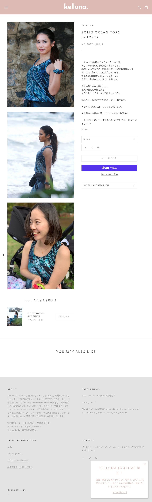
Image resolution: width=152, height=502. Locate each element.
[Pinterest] (100, 129)
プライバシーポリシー (17, 460)
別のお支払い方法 (109, 174)
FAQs (9, 447)
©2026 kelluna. (16, 490)
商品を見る (64, 316)
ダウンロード (35, 426)
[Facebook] (92, 129)
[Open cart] (146, 7)
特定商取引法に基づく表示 (19, 467)
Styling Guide (13, 430)
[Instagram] (96, 458)
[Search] (139, 7)
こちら (105, 106)
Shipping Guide (14, 453)
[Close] (144, 464)
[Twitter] (96, 129)
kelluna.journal (120, 492)
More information (96, 185)
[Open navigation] (6, 7)
